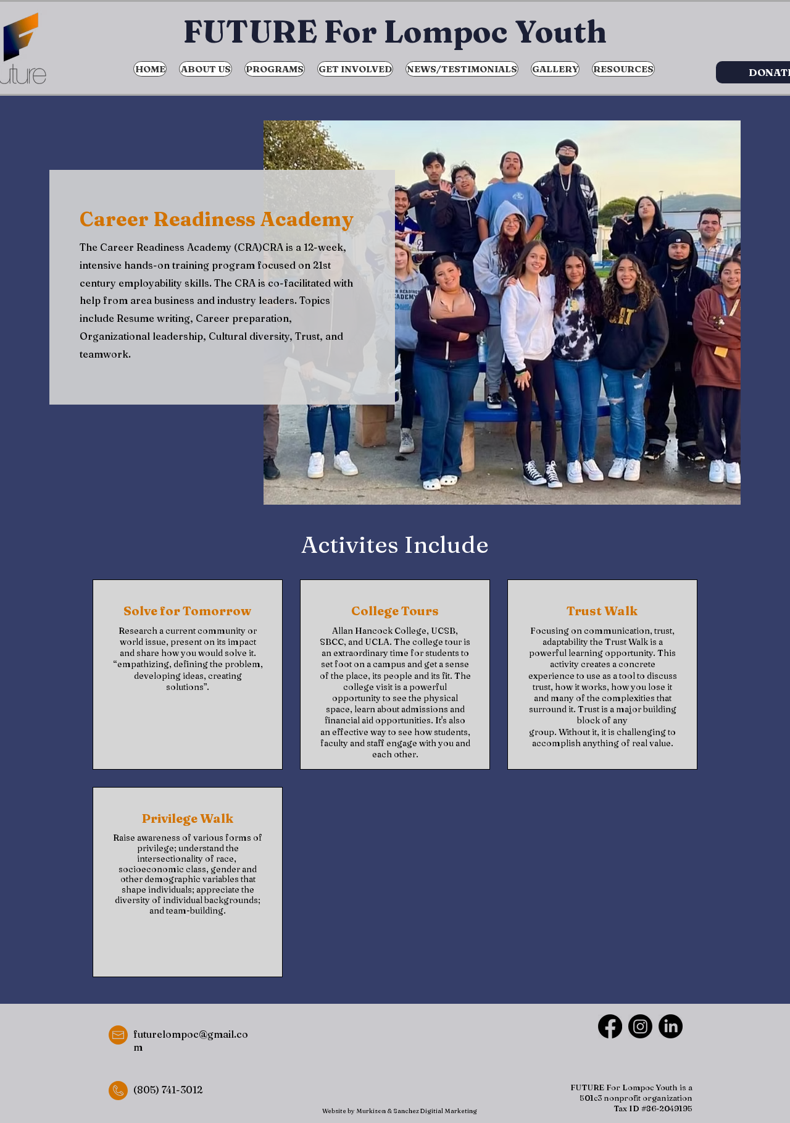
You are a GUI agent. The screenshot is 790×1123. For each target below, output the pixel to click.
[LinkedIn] (671, 1026)
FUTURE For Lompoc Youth (395, 31)
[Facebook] (610, 1026)
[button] (274, 69)
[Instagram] (640, 1026)
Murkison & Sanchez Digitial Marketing (416, 1111)
